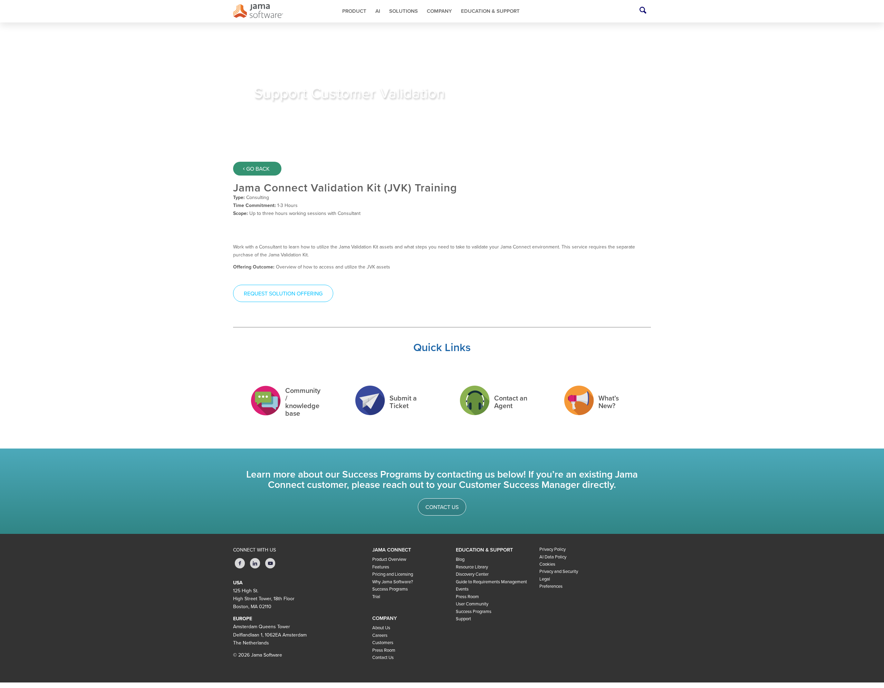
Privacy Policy (552, 549)
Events (462, 589)
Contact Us (383, 657)
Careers (379, 635)
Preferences (551, 586)
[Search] (643, 11)
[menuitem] (354, 11)
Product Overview (389, 559)
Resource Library (472, 567)
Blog (460, 559)
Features (380, 567)
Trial (376, 597)
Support (463, 619)
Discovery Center (472, 574)
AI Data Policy (552, 557)
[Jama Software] (275, 11)
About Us (381, 628)
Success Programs (390, 589)
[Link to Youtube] (270, 563)
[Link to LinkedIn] (255, 563)
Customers (382, 642)
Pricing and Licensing (392, 574)
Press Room (383, 650)
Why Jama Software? (392, 582)
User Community (472, 604)
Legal (544, 579)
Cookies (547, 564)
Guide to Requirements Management (491, 582)
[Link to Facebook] (240, 563)
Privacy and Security (558, 571)
